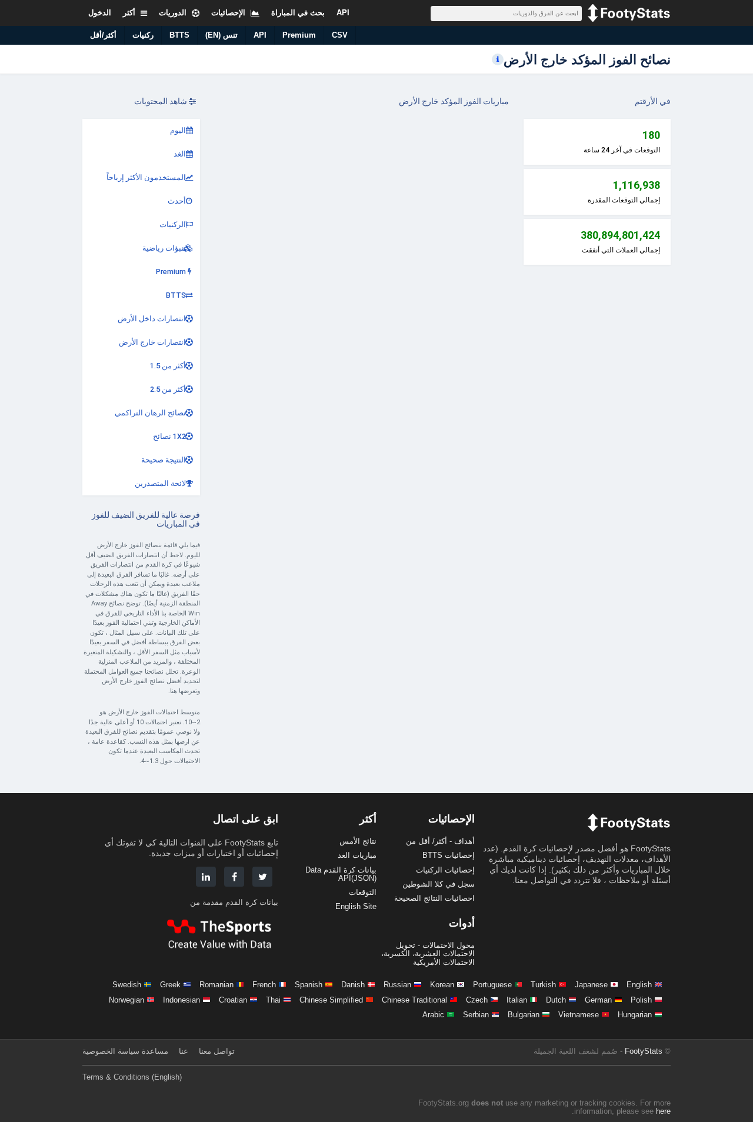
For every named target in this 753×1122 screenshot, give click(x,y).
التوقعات (362, 892)
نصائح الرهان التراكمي (150, 412)
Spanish (308, 984)
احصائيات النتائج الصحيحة (434, 898)
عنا (183, 1051)
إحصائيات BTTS (448, 855)
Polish (641, 1000)
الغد (180, 153)
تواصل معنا (217, 1051)
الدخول (99, 12)
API (260, 35)
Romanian (216, 984)
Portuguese (492, 984)
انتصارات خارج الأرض (152, 342)
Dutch (556, 1000)
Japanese (591, 984)
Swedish (126, 984)
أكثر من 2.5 (168, 389)
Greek (170, 984)
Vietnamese (578, 1014)
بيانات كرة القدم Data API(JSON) (340, 874)
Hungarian (635, 1014)
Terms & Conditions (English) (132, 1077)
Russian (397, 984)
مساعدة (155, 1051)
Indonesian (181, 1000)
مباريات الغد (357, 855)
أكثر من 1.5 (168, 365)
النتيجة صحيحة (163, 459)
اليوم (178, 130)
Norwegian (126, 1000)
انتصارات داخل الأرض (152, 318)
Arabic (433, 1014)
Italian (517, 1000)
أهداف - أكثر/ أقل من (440, 841)
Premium (299, 35)
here (663, 1111)
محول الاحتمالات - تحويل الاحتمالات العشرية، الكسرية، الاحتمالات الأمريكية (428, 954)
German (598, 1000)
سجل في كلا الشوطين (438, 884)
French (264, 984)
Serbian (476, 1014)
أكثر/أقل (103, 35)
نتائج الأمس (357, 841)
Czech (477, 1000)
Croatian (233, 1000)
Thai (273, 1000)
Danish (353, 984)
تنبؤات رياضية (164, 248)
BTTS (179, 35)
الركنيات (172, 224)
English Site (355, 906)
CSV (340, 35)
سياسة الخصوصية (110, 1051)
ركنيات (143, 35)
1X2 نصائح (169, 436)
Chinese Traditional (414, 1000)
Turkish (543, 984)
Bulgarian (523, 1014)
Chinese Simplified (331, 1000)
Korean (442, 984)
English (639, 984)
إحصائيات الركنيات (445, 869)
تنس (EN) (221, 35)
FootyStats (643, 1051)
